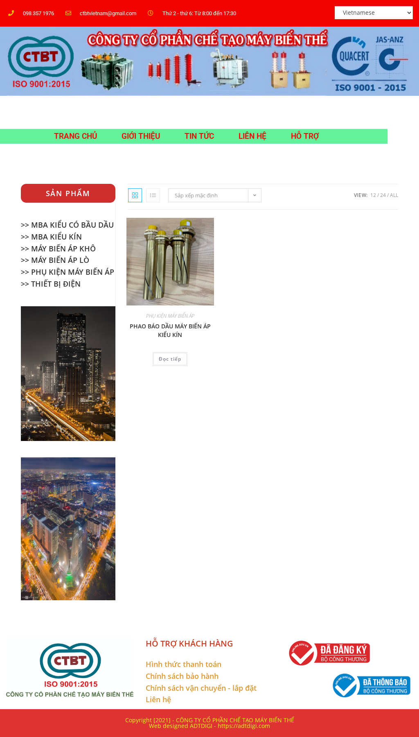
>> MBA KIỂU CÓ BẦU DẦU (67, 225)
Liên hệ (158, 699)
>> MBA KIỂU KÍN (51, 237)
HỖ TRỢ (305, 136)
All (394, 195)
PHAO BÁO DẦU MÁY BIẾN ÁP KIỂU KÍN (170, 330)
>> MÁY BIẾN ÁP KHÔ (58, 248)
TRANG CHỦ (75, 136)
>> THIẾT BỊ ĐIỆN (51, 284)
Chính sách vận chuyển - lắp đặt (201, 688)
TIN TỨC (199, 136)
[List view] (153, 195)
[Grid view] (135, 195)
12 (373, 195)
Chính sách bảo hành (182, 676)
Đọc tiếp (170, 358)
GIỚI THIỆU (141, 136)
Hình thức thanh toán (183, 664)
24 (383, 195)
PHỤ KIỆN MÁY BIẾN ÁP (170, 315)
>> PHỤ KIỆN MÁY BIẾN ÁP (67, 272)
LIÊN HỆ (252, 136)
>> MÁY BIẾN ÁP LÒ (55, 260)
